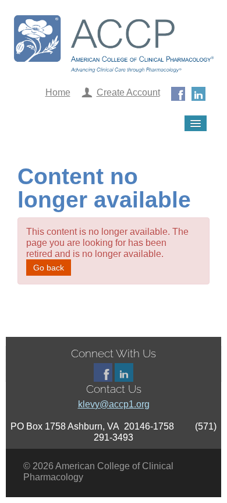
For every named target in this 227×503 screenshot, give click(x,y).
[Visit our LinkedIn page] (198, 92)
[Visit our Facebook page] (178, 92)
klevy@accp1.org (114, 404)
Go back (48, 267)
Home (57, 92)
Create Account (128, 92)
